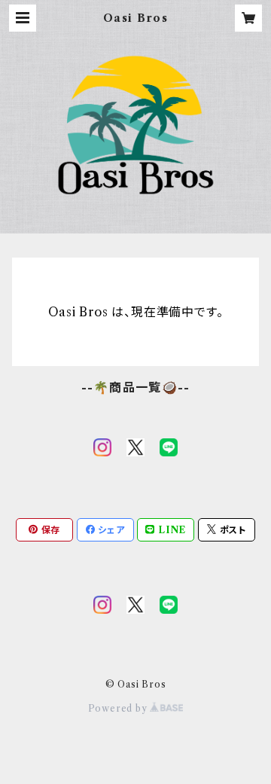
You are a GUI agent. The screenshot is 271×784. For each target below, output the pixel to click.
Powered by (119, 708)
